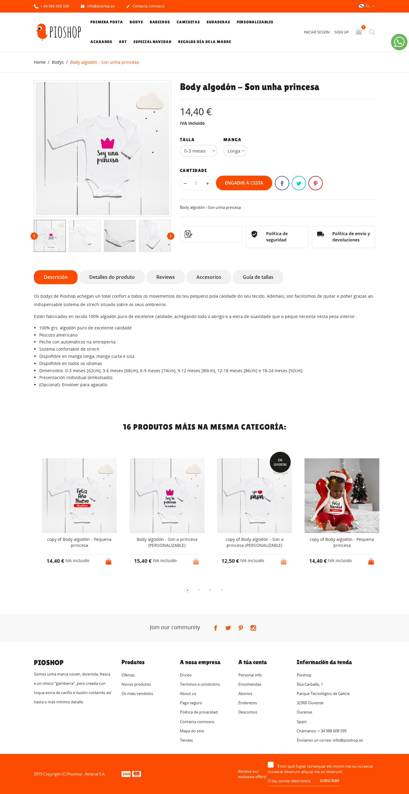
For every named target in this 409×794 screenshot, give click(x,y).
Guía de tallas (258, 277)
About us (188, 693)
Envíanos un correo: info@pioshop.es (330, 740)
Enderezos (247, 702)
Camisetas (188, 22)
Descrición (56, 277)
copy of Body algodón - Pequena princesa (73, 542)
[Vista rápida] (67, 580)
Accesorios (208, 277)
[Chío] (299, 183)
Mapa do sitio (192, 731)
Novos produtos (136, 684)
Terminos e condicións (200, 684)
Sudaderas (218, 22)
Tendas (186, 740)
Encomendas (249, 684)
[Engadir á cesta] (102, 559)
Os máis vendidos (137, 693)
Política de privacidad (199, 712)
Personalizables (255, 22)
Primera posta (106, 22)
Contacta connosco (145, 6)
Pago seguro (191, 702)
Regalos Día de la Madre (204, 41)
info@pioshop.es (98, 6)
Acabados (101, 41)
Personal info (250, 675)
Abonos (245, 693)
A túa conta (252, 662)
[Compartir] (282, 183)
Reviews (165, 277)
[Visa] (126, 773)
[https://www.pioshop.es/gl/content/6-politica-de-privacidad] (211, 234)
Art (123, 41)
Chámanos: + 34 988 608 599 (321, 731)
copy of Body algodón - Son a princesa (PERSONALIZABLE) (248, 542)
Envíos (186, 675)
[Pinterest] (315, 183)
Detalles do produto (112, 277)
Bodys (136, 22)
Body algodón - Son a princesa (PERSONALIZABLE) (160, 542)
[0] (359, 32)
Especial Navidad (152, 41)
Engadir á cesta (244, 183)
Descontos (247, 712)
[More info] (78, 580)
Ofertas (128, 675)
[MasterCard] (136, 773)
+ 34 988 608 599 (54, 6)
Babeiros (160, 22)
